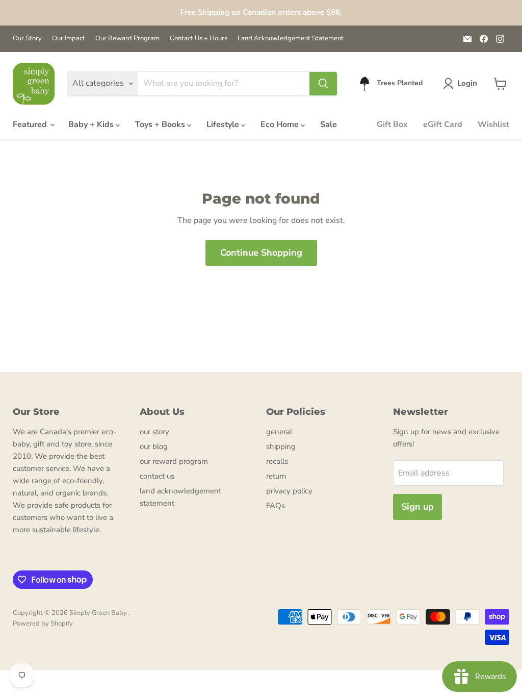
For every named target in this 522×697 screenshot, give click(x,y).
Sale (328, 124)
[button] (462, 84)
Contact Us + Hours (198, 38)
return (276, 476)
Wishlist (493, 124)
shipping (281, 446)
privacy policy (289, 491)
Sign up (417, 507)
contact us (157, 476)
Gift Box (392, 124)
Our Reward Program (127, 38)
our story (154, 432)
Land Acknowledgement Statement (291, 38)
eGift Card (442, 124)
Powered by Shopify (43, 623)
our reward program (174, 461)
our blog (154, 446)
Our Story (27, 38)
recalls (277, 461)
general (279, 432)
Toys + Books (161, 124)
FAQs (275, 506)
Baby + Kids (92, 124)
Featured (31, 124)
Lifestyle (223, 124)
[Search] (323, 83)
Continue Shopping (261, 252)
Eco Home (280, 124)
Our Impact (68, 38)
